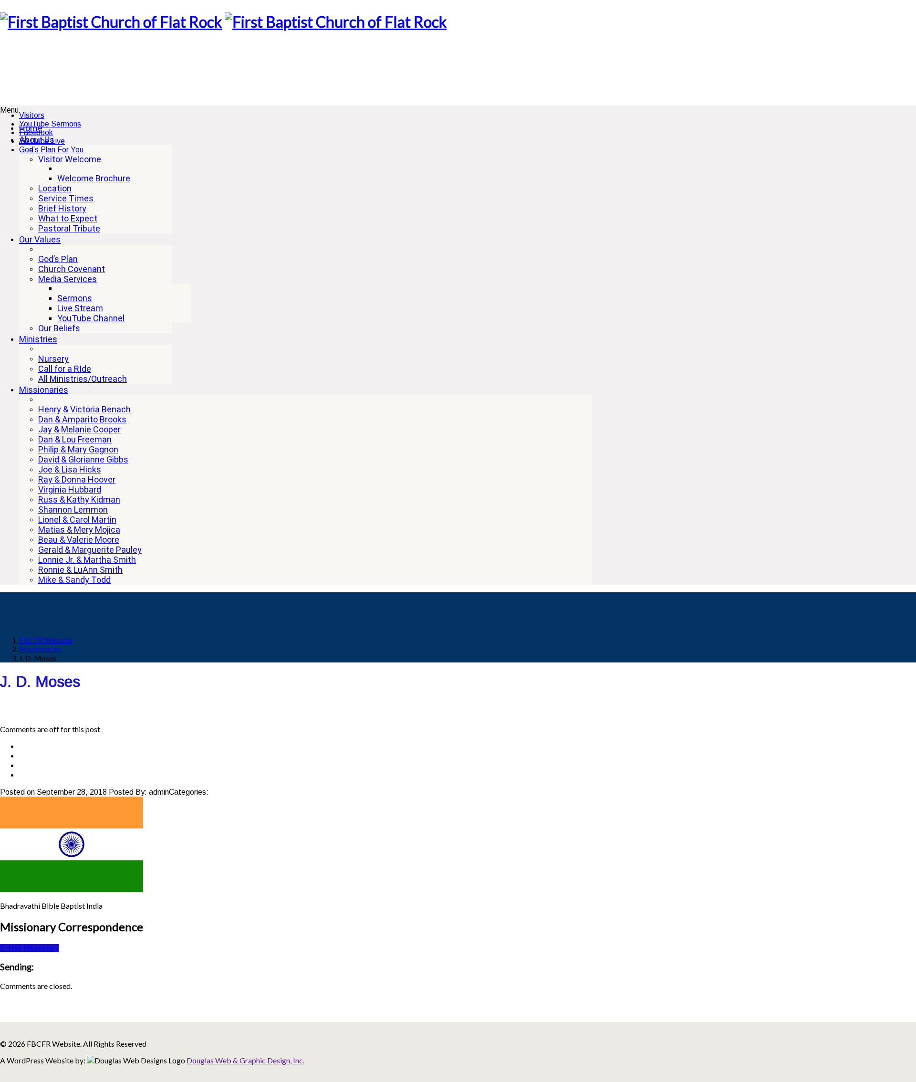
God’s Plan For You (51, 150)
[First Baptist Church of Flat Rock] (111, 21)
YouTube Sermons (50, 124)
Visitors (31, 115)
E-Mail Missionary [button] (29, 948)
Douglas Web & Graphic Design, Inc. (245, 1060)
